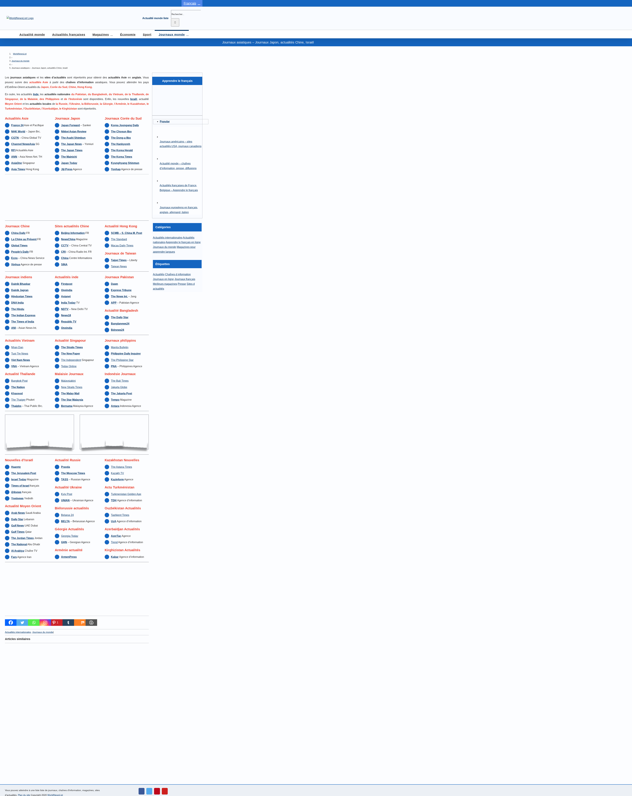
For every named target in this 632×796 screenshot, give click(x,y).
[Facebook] (10, 622)
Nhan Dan (17, 347)
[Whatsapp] (34, 622)
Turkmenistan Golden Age (126, 494)
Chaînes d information (178, 274)
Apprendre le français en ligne (183, 242)
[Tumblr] (68, 622)
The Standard (119, 239)
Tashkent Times (120, 515)
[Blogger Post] (91, 622)
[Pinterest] (157, 791)
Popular (165, 121)
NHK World (18, 131)
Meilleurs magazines (165, 284)
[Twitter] (22, 622)
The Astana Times (121, 467)
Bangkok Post (19, 380)
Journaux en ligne (163, 279)
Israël (133, 99)
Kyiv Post (66, 494)
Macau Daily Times (122, 245)
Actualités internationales (18, 632)
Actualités (158, 274)
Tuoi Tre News (19, 353)
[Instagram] (45, 622)
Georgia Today (69, 536)
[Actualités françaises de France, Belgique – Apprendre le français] (165, 180)
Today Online (69, 366)
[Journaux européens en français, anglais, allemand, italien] (165, 202)
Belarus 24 (67, 515)
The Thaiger (18, 399)
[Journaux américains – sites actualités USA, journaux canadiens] (165, 136)
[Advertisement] (77, 197)
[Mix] (80, 622)
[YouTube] (165, 791)
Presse (182, 284)
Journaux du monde (20, 61)
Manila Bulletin (119, 347)
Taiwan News (119, 266)
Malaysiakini (68, 380)
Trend (114, 542)
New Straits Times (71, 387)
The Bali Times (120, 380)
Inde (36, 94)
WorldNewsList (19, 54)
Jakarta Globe (119, 387)
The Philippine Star (122, 360)
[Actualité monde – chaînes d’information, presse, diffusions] (165, 158)
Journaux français (184, 279)
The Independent (71, 360)
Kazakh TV (117, 473)
